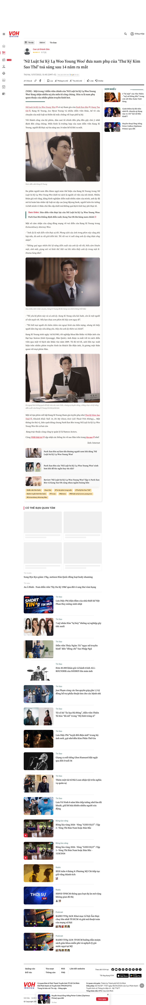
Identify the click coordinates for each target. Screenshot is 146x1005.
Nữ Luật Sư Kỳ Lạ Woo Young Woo (41, 107)
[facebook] (40, 81)
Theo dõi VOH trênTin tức (68, 75)
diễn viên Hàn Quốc (34, 490)
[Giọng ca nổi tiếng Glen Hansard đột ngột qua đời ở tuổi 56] (38, 761)
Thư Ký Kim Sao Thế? (84, 490)
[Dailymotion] (140, 970)
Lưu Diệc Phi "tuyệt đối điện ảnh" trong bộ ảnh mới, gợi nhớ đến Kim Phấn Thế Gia (77, 736)
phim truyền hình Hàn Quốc (37, 494)
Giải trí (42, 43)
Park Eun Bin (82, 107)
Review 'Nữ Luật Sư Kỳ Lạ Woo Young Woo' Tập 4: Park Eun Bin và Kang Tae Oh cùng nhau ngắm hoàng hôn (71, 481)
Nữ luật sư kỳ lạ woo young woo (81, 494)
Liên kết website (77, 969)
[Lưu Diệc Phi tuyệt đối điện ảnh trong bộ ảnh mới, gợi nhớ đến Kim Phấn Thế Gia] (38, 739)
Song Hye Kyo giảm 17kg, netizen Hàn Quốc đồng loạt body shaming (58, 577)
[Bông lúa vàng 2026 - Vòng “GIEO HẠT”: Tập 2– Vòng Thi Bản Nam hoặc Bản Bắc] (38, 828)
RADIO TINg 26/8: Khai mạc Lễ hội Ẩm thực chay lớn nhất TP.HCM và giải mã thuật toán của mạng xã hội (78, 919)
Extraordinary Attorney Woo (37, 497)
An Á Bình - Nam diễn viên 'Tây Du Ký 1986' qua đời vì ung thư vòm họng (60, 587)
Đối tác (28, 972)
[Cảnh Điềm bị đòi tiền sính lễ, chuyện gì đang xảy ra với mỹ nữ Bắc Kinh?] (112, 112)
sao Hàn (48, 490)
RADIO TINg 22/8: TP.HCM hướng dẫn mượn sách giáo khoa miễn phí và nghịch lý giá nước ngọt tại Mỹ (78, 943)
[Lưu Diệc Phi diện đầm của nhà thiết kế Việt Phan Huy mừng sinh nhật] (38, 604)
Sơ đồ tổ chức (35, 998)
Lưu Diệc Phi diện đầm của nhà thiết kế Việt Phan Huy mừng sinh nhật (78, 602)
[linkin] (126, 970)
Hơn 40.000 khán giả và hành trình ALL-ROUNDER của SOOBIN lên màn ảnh (76, 669)
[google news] (130, 970)
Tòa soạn (50, 969)
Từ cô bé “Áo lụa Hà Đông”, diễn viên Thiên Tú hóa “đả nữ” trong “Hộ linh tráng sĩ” (77, 714)
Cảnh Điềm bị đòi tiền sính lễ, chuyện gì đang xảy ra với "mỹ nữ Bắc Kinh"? (132, 112)
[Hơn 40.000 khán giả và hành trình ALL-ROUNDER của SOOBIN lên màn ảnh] (38, 672)
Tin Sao (53, 43)
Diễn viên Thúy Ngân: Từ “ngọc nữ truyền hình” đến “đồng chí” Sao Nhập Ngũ (77, 647)
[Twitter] (136, 970)
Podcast (59, 912)
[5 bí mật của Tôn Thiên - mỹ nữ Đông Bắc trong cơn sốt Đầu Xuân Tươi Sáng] (112, 97)
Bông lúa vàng (62, 821)
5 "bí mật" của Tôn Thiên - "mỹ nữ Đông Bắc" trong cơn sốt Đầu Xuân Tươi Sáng (133, 97)
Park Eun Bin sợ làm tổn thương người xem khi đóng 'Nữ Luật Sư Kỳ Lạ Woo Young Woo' (70, 453)
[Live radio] (13, 60)
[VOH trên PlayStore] (135, 976)
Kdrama (63, 494)
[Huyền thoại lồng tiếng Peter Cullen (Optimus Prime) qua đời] (112, 127)
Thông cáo (50, 972)
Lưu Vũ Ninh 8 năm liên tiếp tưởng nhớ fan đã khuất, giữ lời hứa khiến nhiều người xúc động (79, 805)
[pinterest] (123, 970)
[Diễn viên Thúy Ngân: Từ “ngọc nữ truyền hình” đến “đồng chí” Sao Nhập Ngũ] (38, 649)
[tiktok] (119, 970)
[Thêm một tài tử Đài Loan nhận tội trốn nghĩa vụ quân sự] (38, 784)
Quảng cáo (30, 969)
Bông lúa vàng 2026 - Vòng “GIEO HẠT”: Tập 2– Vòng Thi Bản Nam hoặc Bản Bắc (78, 826)
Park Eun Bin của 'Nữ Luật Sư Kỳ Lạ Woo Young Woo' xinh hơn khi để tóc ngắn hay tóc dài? (71, 467)
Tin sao (53, 494)
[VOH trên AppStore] (123, 976)
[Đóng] (108, 994)
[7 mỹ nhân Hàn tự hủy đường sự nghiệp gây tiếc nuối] (38, 627)
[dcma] (133, 970)
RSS (63, 969)
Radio (58, 867)
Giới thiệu (27, 998)
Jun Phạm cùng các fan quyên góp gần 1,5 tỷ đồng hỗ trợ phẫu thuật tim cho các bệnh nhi (78, 692)
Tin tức (31, 43)
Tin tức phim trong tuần (64, 490)
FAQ (63, 972)
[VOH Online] (30, 986)
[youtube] (116, 970)
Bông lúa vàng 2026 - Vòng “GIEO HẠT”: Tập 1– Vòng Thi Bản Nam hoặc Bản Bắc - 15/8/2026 (78, 850)
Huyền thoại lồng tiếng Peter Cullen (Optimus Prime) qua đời (132, 126)
